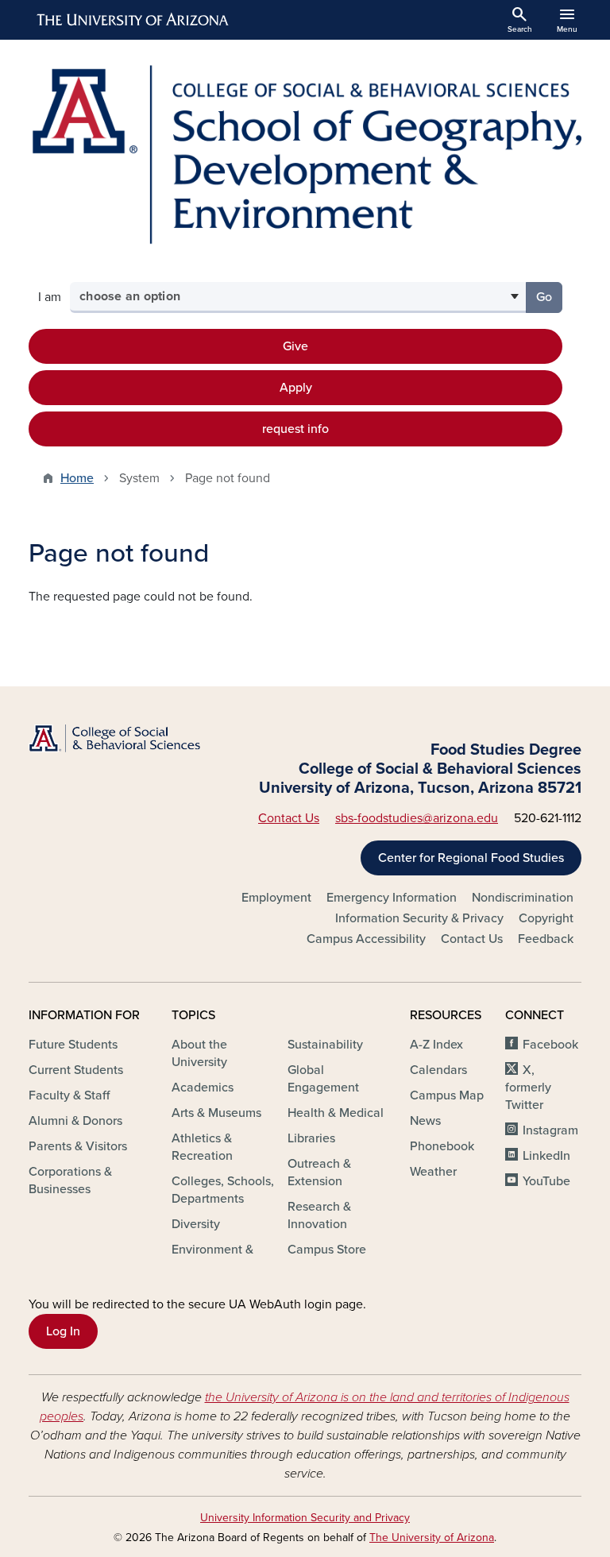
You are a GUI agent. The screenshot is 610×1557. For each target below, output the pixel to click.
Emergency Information (391, 898)
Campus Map (447, 1095)
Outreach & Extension (319, 1172)
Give (295, 346)
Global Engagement (323, 1078)
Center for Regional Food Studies (471, 858)
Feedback (545, 939)
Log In (63, 1331)
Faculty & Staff (69, 1095)
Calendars (438, 1070)
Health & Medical (336, 1113)
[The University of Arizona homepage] (133, 20)
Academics (203, 1087)
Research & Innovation (319, 1215)
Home (77, 478)
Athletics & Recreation (202, 1147)
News (425, 1121)
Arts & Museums (216, 1113)
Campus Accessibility (366, 939)
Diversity (196, 1224)
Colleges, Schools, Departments (223, 1190)
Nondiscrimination (522, 898)
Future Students (73, 1045)
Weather (433, 1172)
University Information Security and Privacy (305, 1517)
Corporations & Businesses (70, 1180)
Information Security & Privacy (419, 918)
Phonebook (442, 1146)
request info (295, 429)
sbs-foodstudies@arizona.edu (416, 818)
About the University (199, 1053)
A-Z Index (436, 1045)
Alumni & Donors (75, 1121)
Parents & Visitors (78, 1146)
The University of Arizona (431, 1537)
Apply (296, 388)
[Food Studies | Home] (305, 154)
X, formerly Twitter (528, 1087)
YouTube (546, 1181)
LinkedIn (546, 1156)
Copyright (546, 918)
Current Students (76, 1070)
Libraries (311, 1138)
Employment (276, 898)
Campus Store (327, 1250)
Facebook (550, 1045)
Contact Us (288, 818)
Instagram (550, 1130)
